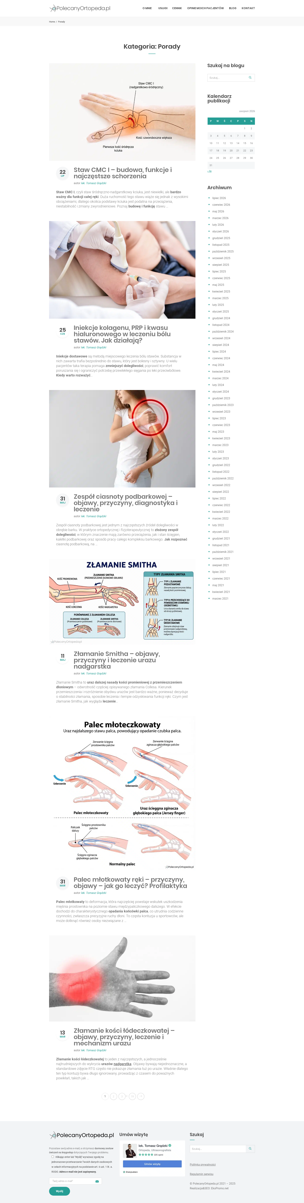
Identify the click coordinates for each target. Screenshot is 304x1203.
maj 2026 (218, 211)
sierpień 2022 (220, 491)
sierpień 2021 (220, 565)
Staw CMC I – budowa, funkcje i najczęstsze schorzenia (123, 173)
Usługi (162, 8)
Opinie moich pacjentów (205, 8)
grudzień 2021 (221, 538)
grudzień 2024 (221, 318)
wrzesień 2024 (221, 338)
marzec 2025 (220, 298)
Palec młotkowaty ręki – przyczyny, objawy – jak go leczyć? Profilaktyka (130, 882)
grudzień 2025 (221, 238)
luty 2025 (218, 305)
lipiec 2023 (219, 418)
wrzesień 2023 (221, 411)
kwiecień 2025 (221, 291)
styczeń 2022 (220, 532)
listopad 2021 (220, 545)
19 (132, 1096)
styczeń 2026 (220, 231)
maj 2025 (218, 285)
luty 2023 (218, 451)
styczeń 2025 (220, 311)
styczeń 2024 (220, 391)
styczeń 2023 (220, 458)
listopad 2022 (220, 471)
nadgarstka (122, 1064)
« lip (209, 171)
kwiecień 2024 (221, 371)
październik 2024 (223, 331)
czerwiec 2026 (221, 204)
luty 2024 (218, 385)
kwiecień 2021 (221, 592)
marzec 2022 (220, 518)
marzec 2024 (220, 378)
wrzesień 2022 (221, 485)
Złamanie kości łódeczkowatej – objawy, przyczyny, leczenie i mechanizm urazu (124, 1037)
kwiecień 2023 (221, 438)
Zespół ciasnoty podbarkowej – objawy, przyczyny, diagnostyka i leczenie (126, 503)
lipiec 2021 (219, 572)
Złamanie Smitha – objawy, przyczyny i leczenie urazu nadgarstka (117, 660)
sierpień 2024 (220, 345)
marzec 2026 (220, 218)
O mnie (147, 8)
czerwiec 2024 (221, 358)
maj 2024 (218, 365)
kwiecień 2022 (221, 511)
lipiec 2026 (219, 198)
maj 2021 (218, 585)
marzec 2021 (220, 598)
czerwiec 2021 (221, 578)
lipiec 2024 (219, 351)
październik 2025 (223, 251)
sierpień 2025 (220, 264)
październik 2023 (223, 405)
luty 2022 (218, 525)
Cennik (177, 8)
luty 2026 (218, 224)
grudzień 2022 (221, 465)
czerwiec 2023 (221, 425)
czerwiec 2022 (221, 505)
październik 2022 (223, 478)
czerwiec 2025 (221, 278)
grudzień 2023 (221, 398)
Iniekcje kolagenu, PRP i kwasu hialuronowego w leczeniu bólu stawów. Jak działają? (122, 334)
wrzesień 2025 (221, 258)
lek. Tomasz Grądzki (93, 183)
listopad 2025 (220, 244)
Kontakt (248, 8)
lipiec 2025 (219, 271)
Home (52, 21)
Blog (232, 8)
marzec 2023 (220, 445)
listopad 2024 (220, 325)
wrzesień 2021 (221, 558)
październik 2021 (223, 552)
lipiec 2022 (219, 498)
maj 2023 (218, 431)
